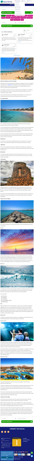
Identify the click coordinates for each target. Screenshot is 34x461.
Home (1, 6)
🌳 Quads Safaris (18, 7)
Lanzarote (10, 84)
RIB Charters (8, 17)
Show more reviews (17, 55)
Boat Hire (3, 17)
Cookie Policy (25, 441)
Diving (12, 19)
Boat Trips (25, 15)
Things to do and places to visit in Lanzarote (7, 6)
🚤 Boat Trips (17, 2)
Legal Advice (25, 438)
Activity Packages (17, 19)
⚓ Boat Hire (17, 4)
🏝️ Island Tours (17, 9)
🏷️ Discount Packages (18, 14)
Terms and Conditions (26, 439)
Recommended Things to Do (15, 17)
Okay (7, 457)
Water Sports (30, 15)
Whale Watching (20, 15)
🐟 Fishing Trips (17, 11)
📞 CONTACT (26, 2)
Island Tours (14, 15)
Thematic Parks (23, 17)
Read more (19, 41)
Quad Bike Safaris (29, 17)
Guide (22, 19)
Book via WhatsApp (7, 25)
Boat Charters (8, 15)
